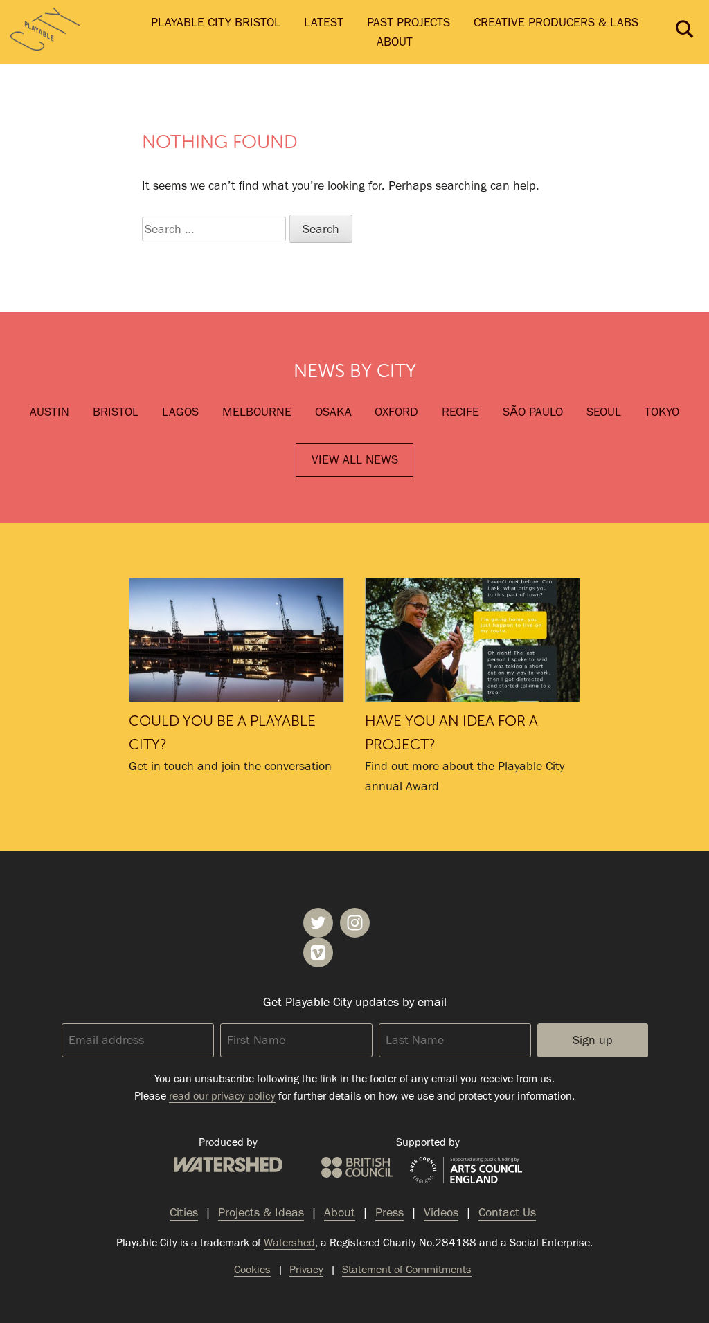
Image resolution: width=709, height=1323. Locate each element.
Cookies (252, 1269)
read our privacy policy (222, 1095)
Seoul (603, 411)
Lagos (180, 411)
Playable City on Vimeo (318, 952)
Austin (49, 411)
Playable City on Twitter (318, 923)
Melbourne (256, 411)
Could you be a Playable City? (236, 640)
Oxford (396, 411)
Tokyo (662, 411)
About (395, 41)
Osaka (333, 411)
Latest (323, 22)
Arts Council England (466, 1171)
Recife (460, 411)
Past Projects (408, 22)
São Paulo (533, 411)
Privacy (306, 1269)
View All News (355, 459)
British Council (357, 1167)
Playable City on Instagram (355, 923)
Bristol (115, 411)
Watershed (228, 1164)
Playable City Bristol (215, 22)
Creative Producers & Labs (556, 22)
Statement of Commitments (407, 1269)
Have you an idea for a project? (472, 640)
